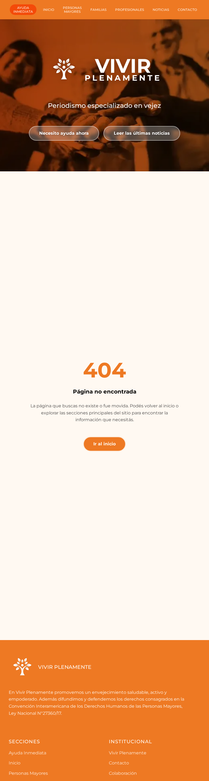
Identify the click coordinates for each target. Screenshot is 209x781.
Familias (98, 10)
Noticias (161, 10)
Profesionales (129, 10)
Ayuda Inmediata (27, 752)
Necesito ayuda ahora (64, 133)
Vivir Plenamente (127, 752)
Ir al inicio (104, 443)
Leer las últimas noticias (142, 133)
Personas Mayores (28, 773)
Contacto (187, 10)
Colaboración (123, 773)
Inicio (48, 10)
